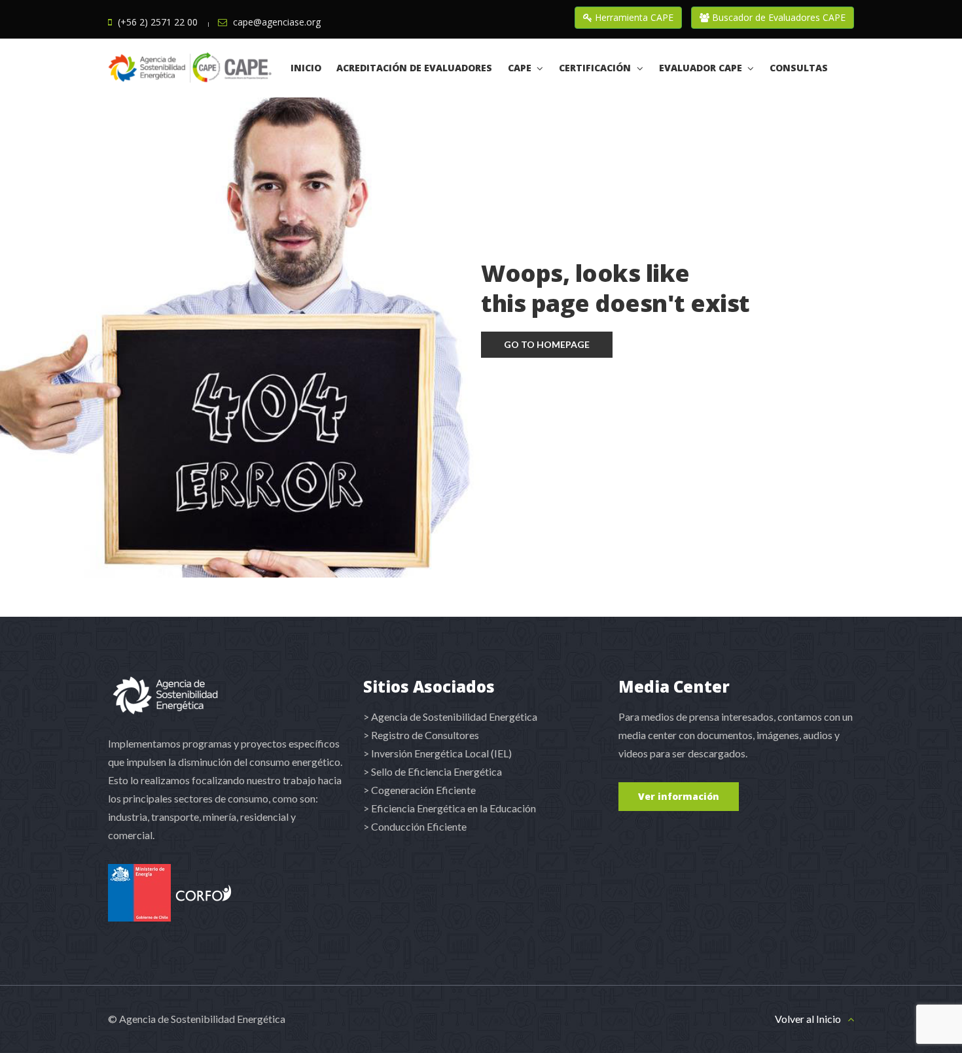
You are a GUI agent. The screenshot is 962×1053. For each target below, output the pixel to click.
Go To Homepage (547, 344)
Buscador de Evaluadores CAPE (777, 17)
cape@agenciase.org (277, 22)
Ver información (678, 796)
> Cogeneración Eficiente (419, 790)
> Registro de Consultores (421, 735)
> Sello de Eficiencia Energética (432, 771)
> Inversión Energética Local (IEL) (437, 753)
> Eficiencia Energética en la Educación (449, 808)
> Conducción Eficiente (415, 826)
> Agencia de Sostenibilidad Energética (450, 716)
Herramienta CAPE (632, 17)
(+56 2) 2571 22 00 (158, 22)
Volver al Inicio (808, 1018)
